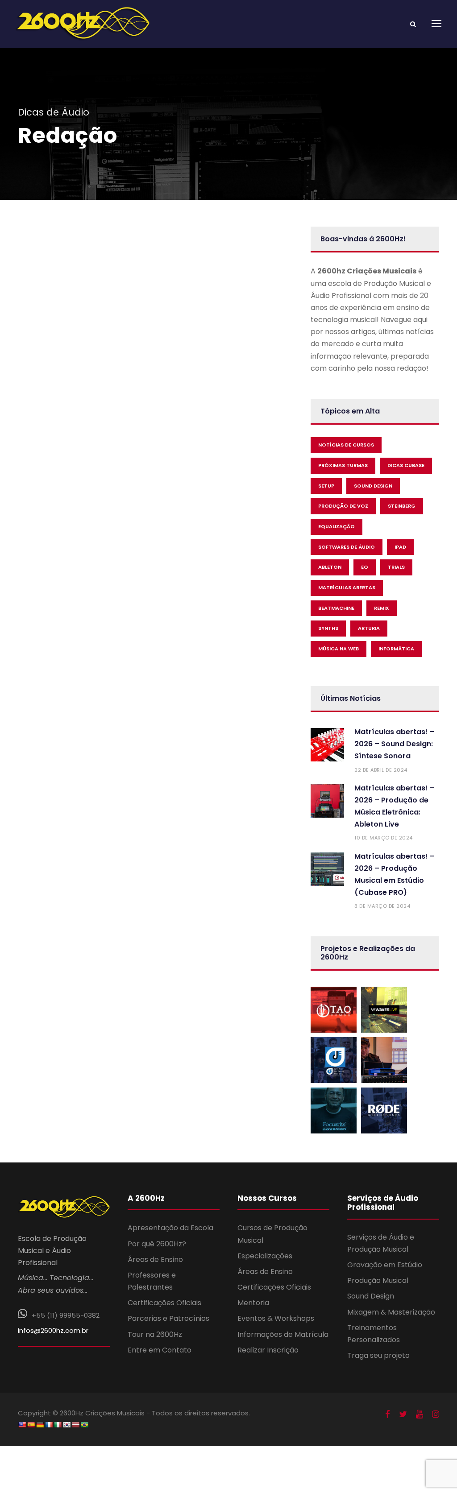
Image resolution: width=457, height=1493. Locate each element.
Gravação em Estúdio (384, 1265)
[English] (22, 1424)
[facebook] (387, 1414)
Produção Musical (377, 1280)
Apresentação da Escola (170, 1228)
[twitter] (403, 1414)
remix (381, 608)
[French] (49, 1424)
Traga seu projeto (378, 1355)
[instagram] (435, 1414)
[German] (40, 1424)
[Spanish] (31, 1424)
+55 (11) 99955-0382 (66, 1315)
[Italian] (58, 1424)
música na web (338, 648)
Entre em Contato (159, 1350)
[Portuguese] (84, 1424)
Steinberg (401, 505)
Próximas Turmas (343, 465)
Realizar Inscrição (268, 1350)
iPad (400, 546)
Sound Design (370, 1296)
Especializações (264, 1256)
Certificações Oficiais (164, 1303)
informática (396, 648)
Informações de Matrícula (282, 1334)
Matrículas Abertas (346, 587)
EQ (364, 567)
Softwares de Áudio (346, 546)
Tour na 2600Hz (155, 1334)
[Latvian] (75, 1424)
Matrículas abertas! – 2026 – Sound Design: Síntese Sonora (394, 744)
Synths (328, 628)
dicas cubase (405, 465)
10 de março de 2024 (383, 837)
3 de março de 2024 (382, 906)
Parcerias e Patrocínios (168, 1318)
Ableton (329, 567)
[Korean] (66, 1424)
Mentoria (253, 1303)
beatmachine (336, 608)
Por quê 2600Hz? (157, 1244)
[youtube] (419, 1414)
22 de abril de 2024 (380, 769)
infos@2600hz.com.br (53, 1330)
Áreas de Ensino (155, 1259)
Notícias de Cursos (346, 444)
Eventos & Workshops (275, 1318)
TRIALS (396, 567)
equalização (336, 526)
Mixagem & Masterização (391, 1312)
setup (326, 485)
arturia (369, 628)
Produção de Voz (343, 505)
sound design (373, 485)
